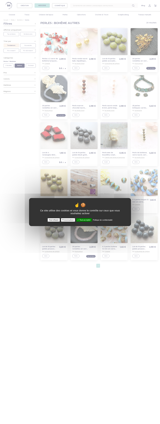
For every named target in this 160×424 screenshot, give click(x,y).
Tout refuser (54, 220)
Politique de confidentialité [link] (102, 220)
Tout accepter (85, 220)
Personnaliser (68, 220)
